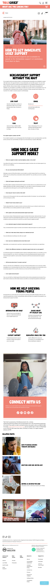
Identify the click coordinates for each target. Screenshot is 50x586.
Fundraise (40, 559)
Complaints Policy (29, 581)
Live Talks (4, 562)
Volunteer (40, 561)
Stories (13, 560)
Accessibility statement (30, 562)
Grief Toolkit (5, 565)
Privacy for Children (29, 575)
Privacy (28, 572)
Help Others (21, 556)
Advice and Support (5, 556)
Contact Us (29, 570)
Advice (4, 560)
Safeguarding (30, 578)
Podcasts (14, 562)
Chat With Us (44, 583)
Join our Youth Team (41, 564)
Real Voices (13, 556)
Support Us (41, 556)
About (28, 559)
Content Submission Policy (29, 566)
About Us (29, 556)
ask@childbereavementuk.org (35, 105)
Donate (40, 567)
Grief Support (4, 568)
